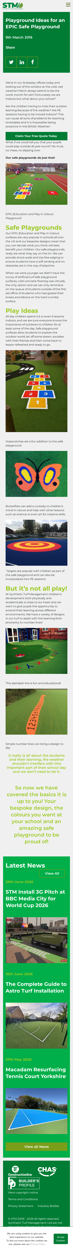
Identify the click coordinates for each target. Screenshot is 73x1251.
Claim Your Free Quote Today (36, 136)
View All (52, 873)
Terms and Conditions (23, 1199)
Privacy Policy (37, 1244)
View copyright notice (23, 1192)
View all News (36, 1147)
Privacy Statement (20, 1206)
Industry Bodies (48, 1206)
